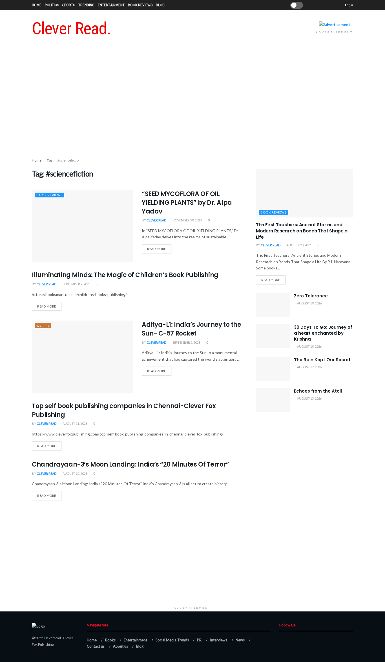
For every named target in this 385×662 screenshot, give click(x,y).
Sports (68, 5)
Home (36, 5)
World (42, 326)
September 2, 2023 (186, 342)
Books (110, 640)
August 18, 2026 (309, 346)
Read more (156, 249)
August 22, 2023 (74, 473)
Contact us (96, 646)
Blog (160, 5)
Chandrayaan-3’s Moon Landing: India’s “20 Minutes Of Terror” (130, 464)
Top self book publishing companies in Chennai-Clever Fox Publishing (124, 410)
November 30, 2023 (187, 220)
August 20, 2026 (298, 245)
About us (120, 646)
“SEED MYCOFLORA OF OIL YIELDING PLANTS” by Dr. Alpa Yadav (187, 203)
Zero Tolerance (311, 296)
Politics (52, 5)
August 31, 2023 (74, 423)
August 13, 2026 (309, 398)
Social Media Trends (172, 640)
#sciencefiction (69, 160)
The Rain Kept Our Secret (322, 360)
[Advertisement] (192, 109)
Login (348, 5)
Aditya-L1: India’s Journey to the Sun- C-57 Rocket (191, 329)
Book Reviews (140, 5)
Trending (86, 5)
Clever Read (156, 220)
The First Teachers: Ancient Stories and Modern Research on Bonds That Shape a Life (302, 231)
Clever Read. (71, 28)
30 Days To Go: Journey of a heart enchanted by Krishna (323, 333)
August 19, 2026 (309, 303)
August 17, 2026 (309, 367)
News (240, 640)
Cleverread (52, 638)
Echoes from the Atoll (318, 391)
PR (199, 640)
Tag (49, 160)
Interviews (218, 640)
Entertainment (111, 5)
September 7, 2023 (76, 284)
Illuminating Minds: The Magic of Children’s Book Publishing (125, 275)
